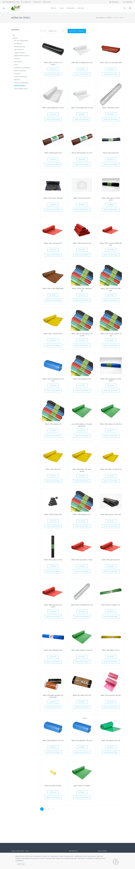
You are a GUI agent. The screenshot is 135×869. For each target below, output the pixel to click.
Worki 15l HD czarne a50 (53, 514)
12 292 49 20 (27, 2)
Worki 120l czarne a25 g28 (53, 198)
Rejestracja (114, 2)
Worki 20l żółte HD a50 (53, 785)
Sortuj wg (43, 31)
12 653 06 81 (37, 2)
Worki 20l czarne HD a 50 (82, 695)
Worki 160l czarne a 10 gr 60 (111, 514)
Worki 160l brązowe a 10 (82, 514)
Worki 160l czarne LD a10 (53, 560)
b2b (14, 35)
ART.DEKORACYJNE (19, 46)
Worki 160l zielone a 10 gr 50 (82, 650)
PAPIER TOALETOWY (20, 70)
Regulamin (71, 8)
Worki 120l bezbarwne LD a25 (82, 107)
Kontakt (81, 8)
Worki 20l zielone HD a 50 (110, 740)
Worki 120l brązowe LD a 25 (82, 153)
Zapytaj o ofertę (77, 31)
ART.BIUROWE (18, 43)
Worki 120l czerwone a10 (53, 243)
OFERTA (108, 17)
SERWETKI (17, 79)
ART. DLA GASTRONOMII (21, 40)
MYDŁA (16, 64)
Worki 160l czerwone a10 (111, 560)
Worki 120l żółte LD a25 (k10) (110, 469)
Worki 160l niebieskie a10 (53, 650)
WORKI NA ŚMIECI (19, 85)
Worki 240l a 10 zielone (82, 785)
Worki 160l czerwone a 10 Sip (81, 560)
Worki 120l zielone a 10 (53, 424)
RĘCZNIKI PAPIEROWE (20, 76)
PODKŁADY (17, 73)
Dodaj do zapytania (53, 74)
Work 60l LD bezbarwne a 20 (81, 62)
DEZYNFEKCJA (18, 61)
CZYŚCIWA (17, 58)
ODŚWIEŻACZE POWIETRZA (22, 67)
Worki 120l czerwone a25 (82, 243)
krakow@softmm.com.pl (11, 2)
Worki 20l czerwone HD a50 (111, 695)
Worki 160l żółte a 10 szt (111, 650)
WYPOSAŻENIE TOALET (21, 88)
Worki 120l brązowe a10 (53, 153)
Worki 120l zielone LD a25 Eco (111, 424)
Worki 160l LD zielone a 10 (110, 605)
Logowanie (128, 2)
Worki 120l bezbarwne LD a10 (53, 107)
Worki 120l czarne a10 (111, 153)
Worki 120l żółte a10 (53, 469)
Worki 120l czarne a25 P (82, 198)
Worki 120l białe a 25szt (110, 107)
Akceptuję (21, 864)
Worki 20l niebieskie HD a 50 (82, 740)
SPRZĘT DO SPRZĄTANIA (21, 82)
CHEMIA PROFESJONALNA (21, 55)
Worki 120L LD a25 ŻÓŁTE (53, 333)
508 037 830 (47, 2)
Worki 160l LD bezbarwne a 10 (82, 605)
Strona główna (100, 17)
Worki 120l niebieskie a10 (82, 379)
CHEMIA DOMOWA (19, 52)
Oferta (53, 8)
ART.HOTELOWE (18, 49)
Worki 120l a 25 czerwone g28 (111, 62)
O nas (61, 8)
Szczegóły (53, 69)
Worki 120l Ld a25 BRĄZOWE (53, 288)
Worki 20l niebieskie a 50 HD (53, 740)
